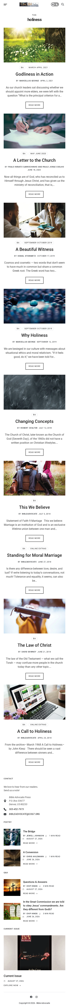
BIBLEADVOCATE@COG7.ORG (24, 814)
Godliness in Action (34, 74)
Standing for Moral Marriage (34, 555)
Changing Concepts (34, 421)
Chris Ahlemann (35, 856)
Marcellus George (29, 81)
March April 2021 (38, 67)
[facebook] (32, 997)
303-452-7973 (16, 809)
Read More (34, 105)
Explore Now (11, 986)
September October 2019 (38, 243)
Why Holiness (34, 335)
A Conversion (30, 852)
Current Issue (13, 976)
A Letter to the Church (34, 160)
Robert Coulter (29, 428)
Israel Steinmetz (27, 256)
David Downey (29, 652)
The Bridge (29, 831)
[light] (55, 4)
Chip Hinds (32, 886)
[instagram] (37, 997)
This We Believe (34, 507)
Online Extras (38, 549)
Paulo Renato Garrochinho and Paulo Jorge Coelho (36, 167)
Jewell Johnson (35, 836)
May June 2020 (38, 154)
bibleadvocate (29, 514)
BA (22, 67)
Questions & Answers (35, 881)
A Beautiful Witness (34, 249)
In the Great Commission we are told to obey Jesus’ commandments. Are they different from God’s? (43, 905)
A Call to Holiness (34, 731)
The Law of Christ (34, 645)
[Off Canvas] (5, 4)
